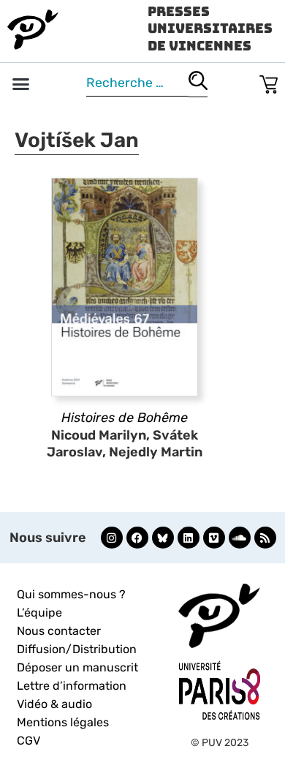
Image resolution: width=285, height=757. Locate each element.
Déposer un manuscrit (77, 667)
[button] (21, 84)
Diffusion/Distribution (77, 649)
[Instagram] (112, 538)
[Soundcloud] (240, 538)
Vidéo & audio (54, 704)
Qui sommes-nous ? (71, 594)
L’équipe (39, 612)
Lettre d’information (71, 686)
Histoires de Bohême (124, 418)
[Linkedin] (189, 538)
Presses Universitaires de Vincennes (210, 28)
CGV (28, 740)
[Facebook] (137, 538)
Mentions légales (63, 722)
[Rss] (265, 538)
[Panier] (268, 81)
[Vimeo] (214, 538)
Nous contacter (59, 631)
